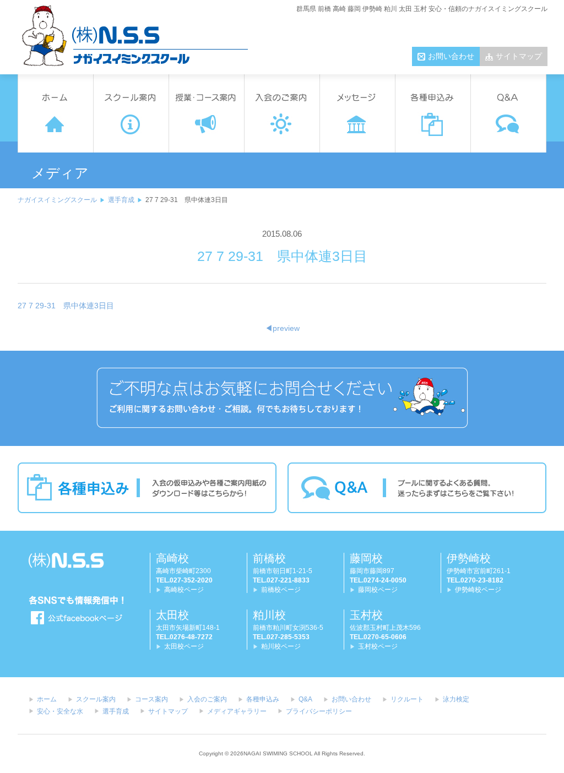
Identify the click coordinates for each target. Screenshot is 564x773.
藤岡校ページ (378, 590)
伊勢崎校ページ (478, 590)
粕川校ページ (281, 646)
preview (282, 328)
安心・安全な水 (60, 711)
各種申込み (262, 699)
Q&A (305, 699)
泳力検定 (456, 699)
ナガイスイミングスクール (57, 200)
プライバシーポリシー (319, 711)
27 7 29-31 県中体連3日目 (66, 305)
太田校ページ (184, 646)
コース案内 (151, 699)
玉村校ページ (378, 646)
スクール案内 (96, 699)
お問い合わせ (451, 56)
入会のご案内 (207, 699)
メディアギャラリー (237, 711)
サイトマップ (519, 56)
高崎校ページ (184, 590)
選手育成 (121, 200)
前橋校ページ (281, 590)
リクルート (407, 699)
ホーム (47, 699)
